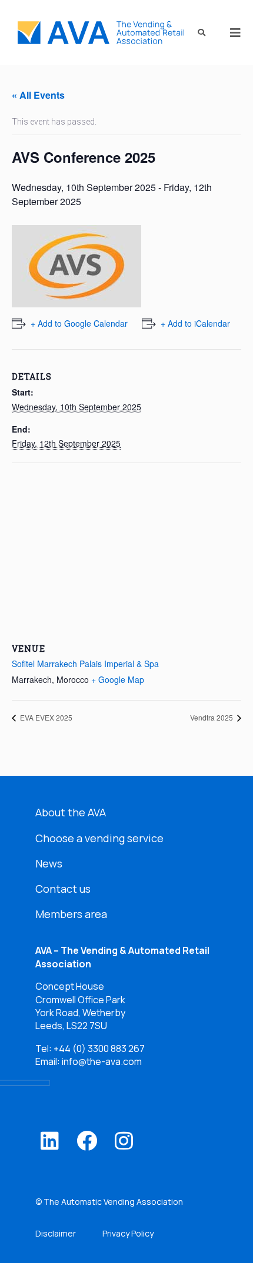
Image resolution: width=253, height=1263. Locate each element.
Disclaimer (55, 1233)
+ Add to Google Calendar (79, 323)
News (48, 863)
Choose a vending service (99, 838)
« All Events (38, 95)
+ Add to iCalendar (195, 323)
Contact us (63, 889)
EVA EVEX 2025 (45, 717)
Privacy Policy (128, 1233)
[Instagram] (123, 1140)
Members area (71, 914)
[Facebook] (86, 1140)
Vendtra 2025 (212, 717)
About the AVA (70, 812)
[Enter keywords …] (197, 33)
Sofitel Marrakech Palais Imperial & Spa (85, 663)
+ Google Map (117, 679)
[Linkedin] (49, 1140)
